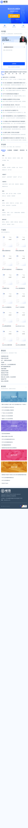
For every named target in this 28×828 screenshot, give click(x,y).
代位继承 (19, 193)
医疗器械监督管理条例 (6, 445)
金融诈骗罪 (3, 368)
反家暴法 (4, 212)
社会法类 (14, 467)
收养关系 (4, 224)
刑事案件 (16, 150)
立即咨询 (14, 63)
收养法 (13, 224)
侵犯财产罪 (3, 379)
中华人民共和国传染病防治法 (8, 477)
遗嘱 (7, 193)
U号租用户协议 (5, 288)
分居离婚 (13, 167)
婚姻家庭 (3, 150)
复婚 (22, 158)
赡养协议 (21, 222)
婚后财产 (15, 176)
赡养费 (12, 222)
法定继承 (8, 195)
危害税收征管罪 (4, 370)
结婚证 (18, 158)
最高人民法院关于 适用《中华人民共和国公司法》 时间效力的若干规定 (14, 404)
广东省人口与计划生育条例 (7, 413)
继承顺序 (13, 195)
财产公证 (20, 176)
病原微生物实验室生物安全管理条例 (9, 447)
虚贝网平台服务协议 (7, 269)
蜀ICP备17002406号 (5, 506)
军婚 (8, 160)
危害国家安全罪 (4, 356)
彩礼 (3, 158)
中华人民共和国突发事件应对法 (8, 439)
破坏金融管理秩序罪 (5, 366)
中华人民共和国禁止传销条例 (8, 410)
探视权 (3, 205)
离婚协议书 (4, 169)
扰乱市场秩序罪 (4, 375)
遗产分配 (10, 193)
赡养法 (3, 222)
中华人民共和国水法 (6, 480)
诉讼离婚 (8, 167)
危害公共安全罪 (4, 358)
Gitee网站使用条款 (6, 326)
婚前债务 (17, 184)
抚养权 (3, 203)
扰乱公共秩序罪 (4, 381)
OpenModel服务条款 (7, 345)
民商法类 (14, 397)
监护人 (21, 203)
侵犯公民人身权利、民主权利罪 (8, 377)
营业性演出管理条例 (6, 433)
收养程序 (8, 224)
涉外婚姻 (4, 160)
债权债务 (22, 150)
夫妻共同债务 (5, 184)
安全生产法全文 (5, 483)
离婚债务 (22, 184)
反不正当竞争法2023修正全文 (8, 407)
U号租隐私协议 (19, 269)
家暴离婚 (23, 212)
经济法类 (14, 455)
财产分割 (9, 169)
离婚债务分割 (5, 186)
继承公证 (4, 195)
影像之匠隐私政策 (20, 250)
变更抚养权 (8, 205)
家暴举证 (4, 214)
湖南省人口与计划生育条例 (7, 418)
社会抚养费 (14, 205)
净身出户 (21, 167)
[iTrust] (23, 507)
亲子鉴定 (17, 203)
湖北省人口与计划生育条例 (7, 415)
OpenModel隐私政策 (20, 345)
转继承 (14, 193)
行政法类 (14, 426)
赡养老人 (8, 222)
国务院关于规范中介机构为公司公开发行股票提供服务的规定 (14, 474)
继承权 (3, 193)
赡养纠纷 (16, 222)
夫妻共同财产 (9, 176)
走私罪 (2, 362)
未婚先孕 (14, 158)
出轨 (17, 167)
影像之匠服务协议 (6, 250)
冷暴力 (8, 212)
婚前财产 (4, 176)
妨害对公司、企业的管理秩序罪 (8, 364)
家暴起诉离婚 (17, 212)
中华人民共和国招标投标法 (7, 442)
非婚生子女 (12, 203)
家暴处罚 (8, 214)
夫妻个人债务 (11, 184)
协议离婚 (4, 167)
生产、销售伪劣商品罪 (6, 360)
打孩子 (12, 212)
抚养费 (7, 203)
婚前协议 (10, 158)
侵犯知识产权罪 (4, 372)
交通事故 (9, 150)
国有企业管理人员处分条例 (7, 436)
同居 (6, 158)
